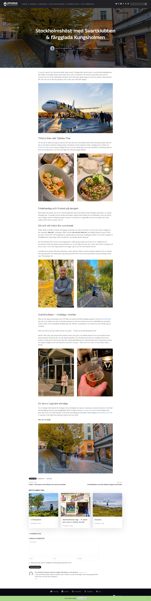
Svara (36, 579)
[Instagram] (119, 4)
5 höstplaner (36, 520)
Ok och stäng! (82, 598)
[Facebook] (123, 4)
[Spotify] (121, 4)
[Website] (126, 4)
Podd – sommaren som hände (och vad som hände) (47, 484)
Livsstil (70, 25)
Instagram (78, 591)
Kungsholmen (41, 478)
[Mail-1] (128, 4)
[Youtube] (116, 4)
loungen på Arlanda (90, 410)
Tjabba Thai (42, 147)
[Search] (146, 4)
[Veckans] (107, 505)
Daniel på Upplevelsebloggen (63, 48)
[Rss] (97, 592)
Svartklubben (106, 319)
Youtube (55, 591)
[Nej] (149, 598)
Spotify (66, 591)
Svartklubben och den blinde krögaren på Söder (104, 484)
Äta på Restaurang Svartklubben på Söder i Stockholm (56, 572)
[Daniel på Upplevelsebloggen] (52, 48)
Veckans (98, 520)
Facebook (90, 591)
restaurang (49, 478)
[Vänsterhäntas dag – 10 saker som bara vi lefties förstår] (75, 505)
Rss (100, 591)
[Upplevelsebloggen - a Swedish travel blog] (10, 4)
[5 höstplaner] (43, 505)
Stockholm (78, 25)
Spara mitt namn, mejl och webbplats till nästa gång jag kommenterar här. (51, 563)
